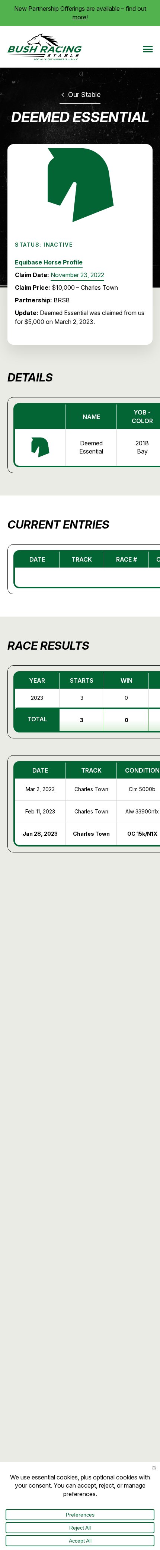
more (79, 17)
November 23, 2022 (77, 275)
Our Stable (83, 94)
